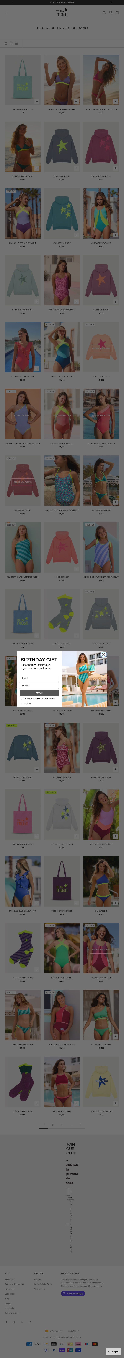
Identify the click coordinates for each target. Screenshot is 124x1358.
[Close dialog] (103, 654)
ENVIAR (39, 693)
